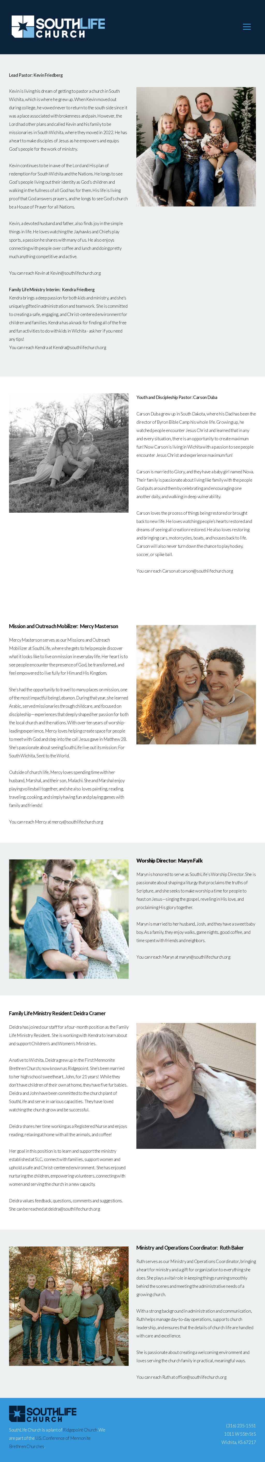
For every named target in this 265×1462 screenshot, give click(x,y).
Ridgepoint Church (80, 1430)
